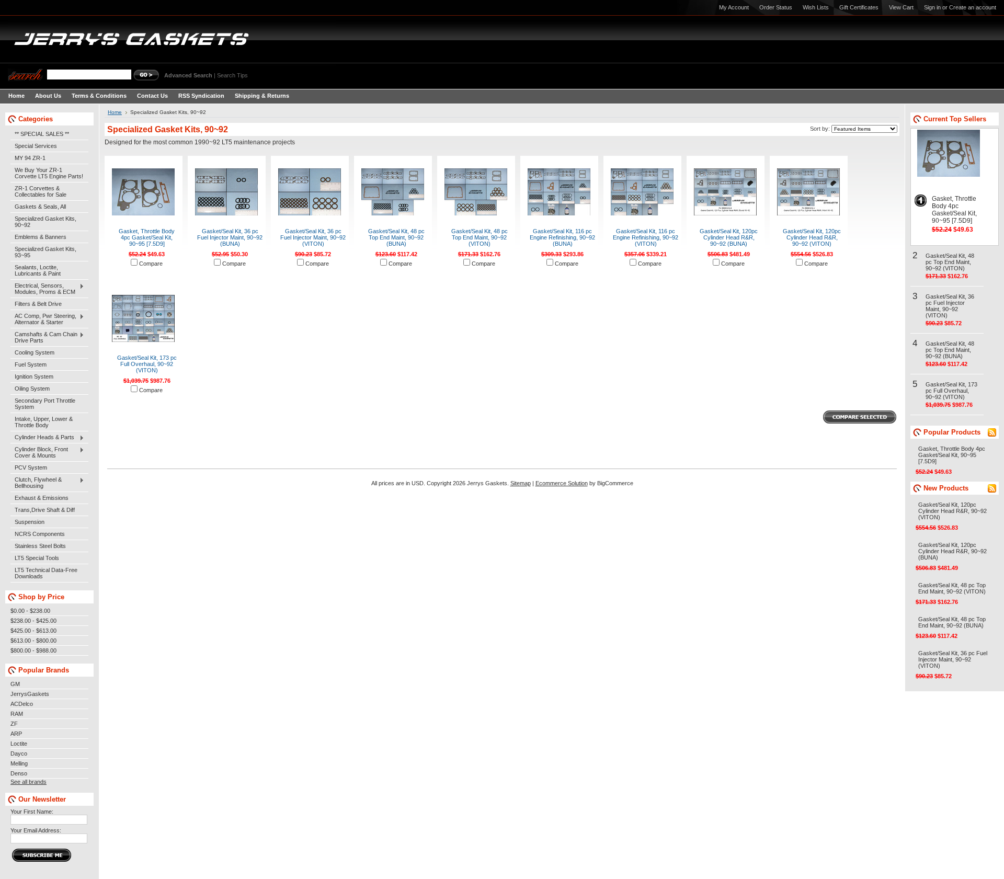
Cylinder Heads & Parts (42, 437)
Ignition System (34, 376)
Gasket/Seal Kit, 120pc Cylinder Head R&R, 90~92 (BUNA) (729, 237)
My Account (734, 7)
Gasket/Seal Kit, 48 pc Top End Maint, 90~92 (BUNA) (396, 237)
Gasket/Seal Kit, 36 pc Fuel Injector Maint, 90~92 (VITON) (313, 237)
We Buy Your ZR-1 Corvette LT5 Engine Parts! (49, 173)
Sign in (932, 7)
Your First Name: (31, 811)
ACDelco (21, 704)
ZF (14, 724)
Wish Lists (816, 7)
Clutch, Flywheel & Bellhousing (36, 482)
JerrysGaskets (29, 694)
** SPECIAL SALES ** (42, 134)
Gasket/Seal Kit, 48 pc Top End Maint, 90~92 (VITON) (479, 237)
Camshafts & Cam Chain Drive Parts (43, 337)
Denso (18, 773)
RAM (16, 714)
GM (15, 684)
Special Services (36, 146)
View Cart (901, 7)
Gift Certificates (858, 7)
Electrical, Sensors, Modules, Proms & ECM (42, 288)
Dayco (18, 753)
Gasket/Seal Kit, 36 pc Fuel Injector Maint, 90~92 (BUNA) (230, 237)
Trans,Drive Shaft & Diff (45, 510)
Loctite (18, 743)
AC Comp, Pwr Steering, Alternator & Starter (43, 319)
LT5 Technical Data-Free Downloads (46, 573)
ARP (16, 733)
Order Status (775, 7)
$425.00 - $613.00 (33, 630)
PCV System (31, 467)
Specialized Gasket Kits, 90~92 (45, 221)
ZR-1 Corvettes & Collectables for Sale (40, 191)
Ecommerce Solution (561, 483)
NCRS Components (40, 534)
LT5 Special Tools (37, 558)
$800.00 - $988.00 (33, 650)
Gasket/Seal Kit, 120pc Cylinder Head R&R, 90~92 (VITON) (812, 237)
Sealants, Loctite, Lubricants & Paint (38, 270)
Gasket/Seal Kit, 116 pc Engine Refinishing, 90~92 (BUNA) (562, 237)
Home (115, 112)
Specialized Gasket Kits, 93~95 (45, 252)
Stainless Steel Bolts (40, 546)
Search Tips (232, 75)
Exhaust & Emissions (42, 498)
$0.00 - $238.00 (30, 611)
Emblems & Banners (40, 237)
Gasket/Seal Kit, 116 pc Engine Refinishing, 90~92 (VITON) (645, 237)
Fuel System (31, 364)
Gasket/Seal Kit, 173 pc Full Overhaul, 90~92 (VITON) (147, 364)
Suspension (29, 522)
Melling (19, 763)
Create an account (972, 7)
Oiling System (32, 388)
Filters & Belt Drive (38, 304)
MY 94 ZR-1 (30, 158)
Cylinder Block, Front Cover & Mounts (39, 452)
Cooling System (34, 352)
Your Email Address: (35, 830)
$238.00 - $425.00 (33, 621)
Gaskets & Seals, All (40, 206)
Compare (151, 263)
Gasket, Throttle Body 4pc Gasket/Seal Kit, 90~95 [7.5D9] (147, 237)
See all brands (28, 782)
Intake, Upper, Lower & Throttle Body (44, 422)
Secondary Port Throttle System (45, 403)
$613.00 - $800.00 (33, 640)
